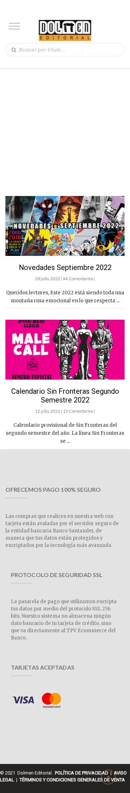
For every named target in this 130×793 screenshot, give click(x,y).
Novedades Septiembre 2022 (65, 267)
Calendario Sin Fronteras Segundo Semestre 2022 (65, 395)
